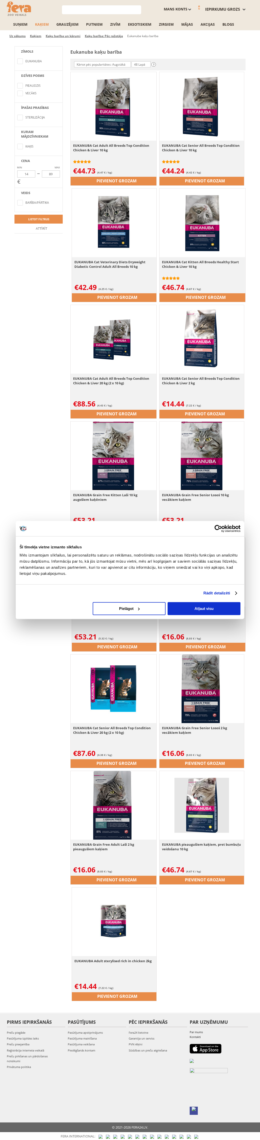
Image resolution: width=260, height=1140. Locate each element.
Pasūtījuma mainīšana (82, 1038)
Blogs (228, 24)
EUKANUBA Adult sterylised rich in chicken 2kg (113, 961)
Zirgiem (166, 24)
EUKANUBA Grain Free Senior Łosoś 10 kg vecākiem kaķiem (195, 497)
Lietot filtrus (38, 219)
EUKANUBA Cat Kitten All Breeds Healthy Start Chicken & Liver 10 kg (200, 264)
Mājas (187, 24)
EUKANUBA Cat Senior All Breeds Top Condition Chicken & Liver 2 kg (201, 380)
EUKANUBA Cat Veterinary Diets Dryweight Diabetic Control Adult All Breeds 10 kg (109, 264)
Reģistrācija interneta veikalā (25, 1050)
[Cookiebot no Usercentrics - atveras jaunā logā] (218, 528)
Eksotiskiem (139, 24)
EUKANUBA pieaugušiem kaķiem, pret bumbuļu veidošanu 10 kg (201, 846)
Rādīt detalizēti (216, 593)
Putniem (94, 24)
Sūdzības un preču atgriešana (148, 1050)
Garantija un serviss (141, 1038)
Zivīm (115, 24)
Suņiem (20, 24)
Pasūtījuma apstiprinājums (85, 1032)
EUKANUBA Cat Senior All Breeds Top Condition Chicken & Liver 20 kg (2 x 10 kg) (112, 730)
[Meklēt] (137, 9)
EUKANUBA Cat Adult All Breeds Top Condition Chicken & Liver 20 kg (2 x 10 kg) (111, 380)
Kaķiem (42, 24)
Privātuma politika (19, 1067)
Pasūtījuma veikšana (81, 1044)
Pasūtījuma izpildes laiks (23, 1038)
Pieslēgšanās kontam (81, 1050)
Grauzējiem (67, 24)
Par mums (196, 1032)
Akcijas (208, 24)
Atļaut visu (204, 608)
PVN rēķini (135, 1044)
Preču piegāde (16, 1032)
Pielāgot (126, 608)
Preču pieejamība (18, 1044)
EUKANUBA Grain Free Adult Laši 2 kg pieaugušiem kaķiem (103, 846)
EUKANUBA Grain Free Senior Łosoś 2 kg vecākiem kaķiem (194, 730)
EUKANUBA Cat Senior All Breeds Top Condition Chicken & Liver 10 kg (201, 147)
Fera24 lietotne (138, 1032)
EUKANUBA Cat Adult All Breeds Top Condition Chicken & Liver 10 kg (111, 147)
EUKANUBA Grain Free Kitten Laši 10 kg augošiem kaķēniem (105, 497)
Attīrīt (41, 228)
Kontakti (195, 1037)
